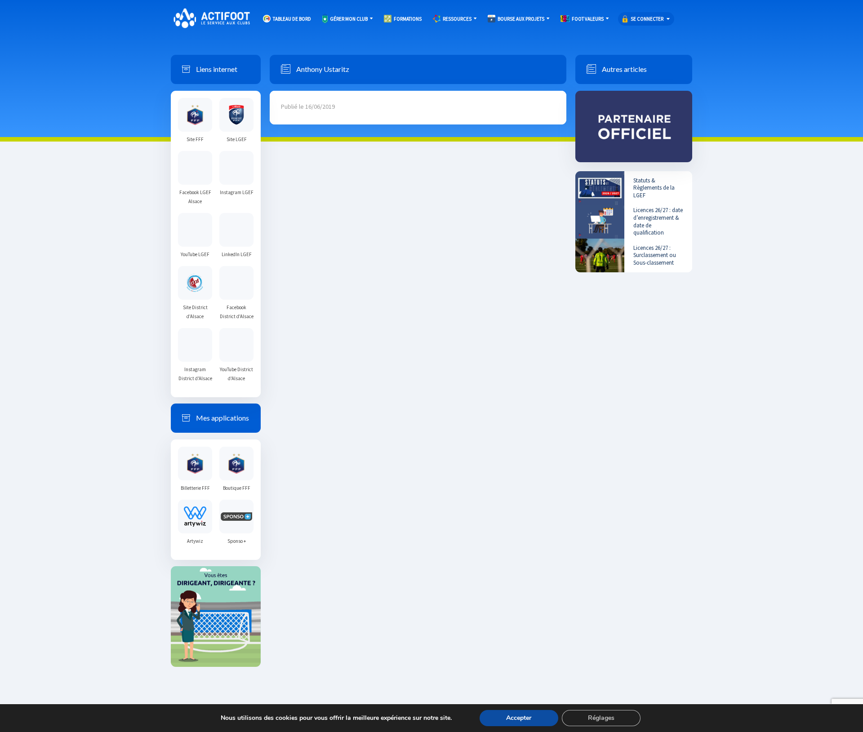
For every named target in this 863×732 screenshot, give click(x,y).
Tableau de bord (292, 19)
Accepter (518, 718)
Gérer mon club (349, 19)
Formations (408, 19)
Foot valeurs (588, 19)
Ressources (457, 19)
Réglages (601, 718)
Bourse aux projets (521, 19)
